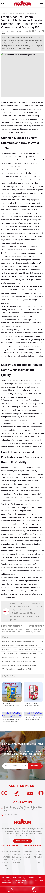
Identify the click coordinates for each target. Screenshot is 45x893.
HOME (3, 13)
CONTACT (6, 868)
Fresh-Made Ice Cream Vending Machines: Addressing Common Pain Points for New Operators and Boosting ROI (25, 13)
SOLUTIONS (6, 863)
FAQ (6, 865)
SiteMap (38, 863)
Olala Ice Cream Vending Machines (17, 857)
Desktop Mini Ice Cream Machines (17, 854)
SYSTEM (6, 857)
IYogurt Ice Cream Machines (17, 860)
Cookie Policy (38, 851)
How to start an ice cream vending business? (17, 863)
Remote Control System (27, 851)
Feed (38, 860)
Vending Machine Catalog (17, 851)
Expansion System (27, 854)
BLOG (10, 13)
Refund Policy (38, 854)
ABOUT (6, 854)
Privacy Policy (38, 857)
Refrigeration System (27, 857)
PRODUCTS (6, 851)
